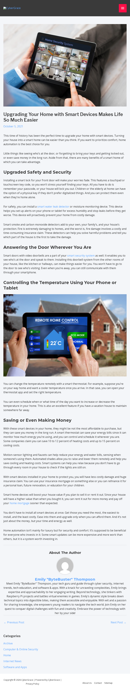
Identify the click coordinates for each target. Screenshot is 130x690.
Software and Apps (15, 667)
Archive (8, 643)
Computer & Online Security (20, 649)
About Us (87, 683)
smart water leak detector (53, 206)
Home (7, 655)
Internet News (12, 661)
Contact (98, 683)
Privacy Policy (32, 683)
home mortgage (19, 503)
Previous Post (14, 622)
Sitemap (108, 683)
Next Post (118, 622)
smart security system (81, 255)
